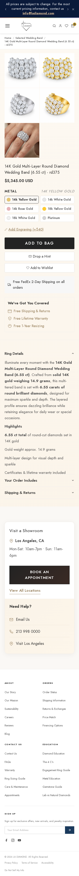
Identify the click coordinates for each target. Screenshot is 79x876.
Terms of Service (29, 863)
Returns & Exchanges (54, 709)
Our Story (10, 692)
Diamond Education (54, 753)
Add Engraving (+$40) (26, 229)
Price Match (49, 717)
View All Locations (24, 590)
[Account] (60, 26)
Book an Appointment (39, 574)
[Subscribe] (69, 830)
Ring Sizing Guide (15, 778)
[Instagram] (13, 840)
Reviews (9, 725)
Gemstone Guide (52, 787)
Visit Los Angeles (30, 643)
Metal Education (51, 778)
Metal (39, 191)
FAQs (8, 762)
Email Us (23, 619)
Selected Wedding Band (29, 38)
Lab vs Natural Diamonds (56, 795)
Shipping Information (54, 700)
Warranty (10, 770)
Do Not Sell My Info (14, 870)
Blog (7, 734)
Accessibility (47, 863)
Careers (9, 717)
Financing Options (53, 725)
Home (8, 38)
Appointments (12, 795)
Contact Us (11, 753)
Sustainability (11, 709)
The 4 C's (48, 762)
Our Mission (11, 700)
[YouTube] (19, 840)
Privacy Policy (11, 863)
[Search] (54, 26)
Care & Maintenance (16, 787)
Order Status (50, 692)
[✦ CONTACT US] (46, 26)
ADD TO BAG (39, 243)
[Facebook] (6, 840)
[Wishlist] (66, 26)
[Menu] (7, 26)
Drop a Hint (42, 256)
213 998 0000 (28, 631)
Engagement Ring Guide (56, 770)
